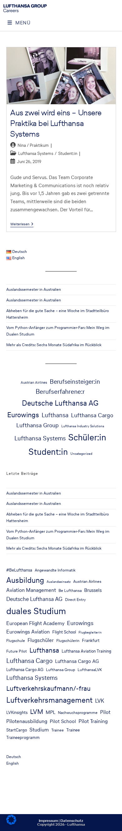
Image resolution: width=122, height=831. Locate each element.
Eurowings (23, 414)
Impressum (48, 820)
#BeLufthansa (19, 570)
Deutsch (13, 756)
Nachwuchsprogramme (78, 712)
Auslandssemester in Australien (33, 289)
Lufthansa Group (37, 425)
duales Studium (36, 611)
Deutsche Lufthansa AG (60, 403)
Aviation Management (31, 590)
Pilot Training (93, 721)
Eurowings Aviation (28, 631)
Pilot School (63, 721)
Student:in (67, 153)
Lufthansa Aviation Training (86, 651)
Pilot (105, 712)
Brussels (93, 590)
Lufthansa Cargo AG (77, 661)
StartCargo (16, 730)
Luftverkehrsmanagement (49, 700)
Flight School (64, 632)
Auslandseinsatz (59, 581)
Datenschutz (71, 820)
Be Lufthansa (70, 590)
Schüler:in (87, 437)
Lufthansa (55, 415)
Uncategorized (81, 453)
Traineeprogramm (23, 737)
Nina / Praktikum (33, 145)
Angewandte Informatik (55, 570)
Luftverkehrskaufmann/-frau (48, 688)
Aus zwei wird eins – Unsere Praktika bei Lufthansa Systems (55, 123)
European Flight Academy (35, 623)
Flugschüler (41, 640)
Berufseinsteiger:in (75, 381)
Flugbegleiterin (90, 632)
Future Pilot (16, 651)
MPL (50, 712)
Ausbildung (25, 580)
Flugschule (15, 640)
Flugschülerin (67, 640)
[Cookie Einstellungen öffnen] (11, 823)
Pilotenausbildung (26, 721)
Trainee (57, 730)
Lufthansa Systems (35, 153)
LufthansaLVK (90, 669)
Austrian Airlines (34, 382)
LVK (99, 701)
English (12, 763)
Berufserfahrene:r (60, 391)
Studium (39, 729)
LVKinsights (17, 712)
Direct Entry (75, 599)
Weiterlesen (21, 224)
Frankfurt (90, 640)
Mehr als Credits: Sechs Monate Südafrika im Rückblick (53, 344)
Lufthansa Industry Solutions (82, 426)
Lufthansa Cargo (92, 415)
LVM (36, 711)
